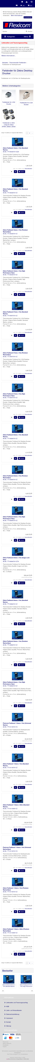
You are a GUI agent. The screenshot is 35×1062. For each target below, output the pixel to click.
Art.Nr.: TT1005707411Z (10, 316)
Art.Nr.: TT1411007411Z (10, 892)
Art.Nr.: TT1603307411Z (10, 275)
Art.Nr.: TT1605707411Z (10, 397)
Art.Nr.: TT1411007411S (10, 851)
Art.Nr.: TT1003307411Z (10, 193)
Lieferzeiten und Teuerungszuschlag (17, 1002)
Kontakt (8, 1022)
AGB (7, 1006)
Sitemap (8, 1026)
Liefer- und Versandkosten (14, 1010)
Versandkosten (28, 168)
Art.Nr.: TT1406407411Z (10, 479)
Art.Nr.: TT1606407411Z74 (11, 561)
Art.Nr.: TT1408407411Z (10, 645)
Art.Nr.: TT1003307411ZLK (11, 152)
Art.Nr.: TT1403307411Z (10, 234)
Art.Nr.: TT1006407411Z (10, 438)
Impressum (9, 1018)
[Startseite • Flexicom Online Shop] (17, 25)
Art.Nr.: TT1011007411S (10, 727)
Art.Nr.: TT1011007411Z (10, 767)
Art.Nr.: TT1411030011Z (10, 933)
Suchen (29, 31)
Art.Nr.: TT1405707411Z (10, 356)
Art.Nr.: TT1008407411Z (10, 604)
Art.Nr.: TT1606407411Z (10, 520)
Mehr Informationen (17, 15)
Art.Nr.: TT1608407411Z (10, 686)
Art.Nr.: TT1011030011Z (10, 808)
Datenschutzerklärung (12, 1014)
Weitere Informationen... (8, 56)
